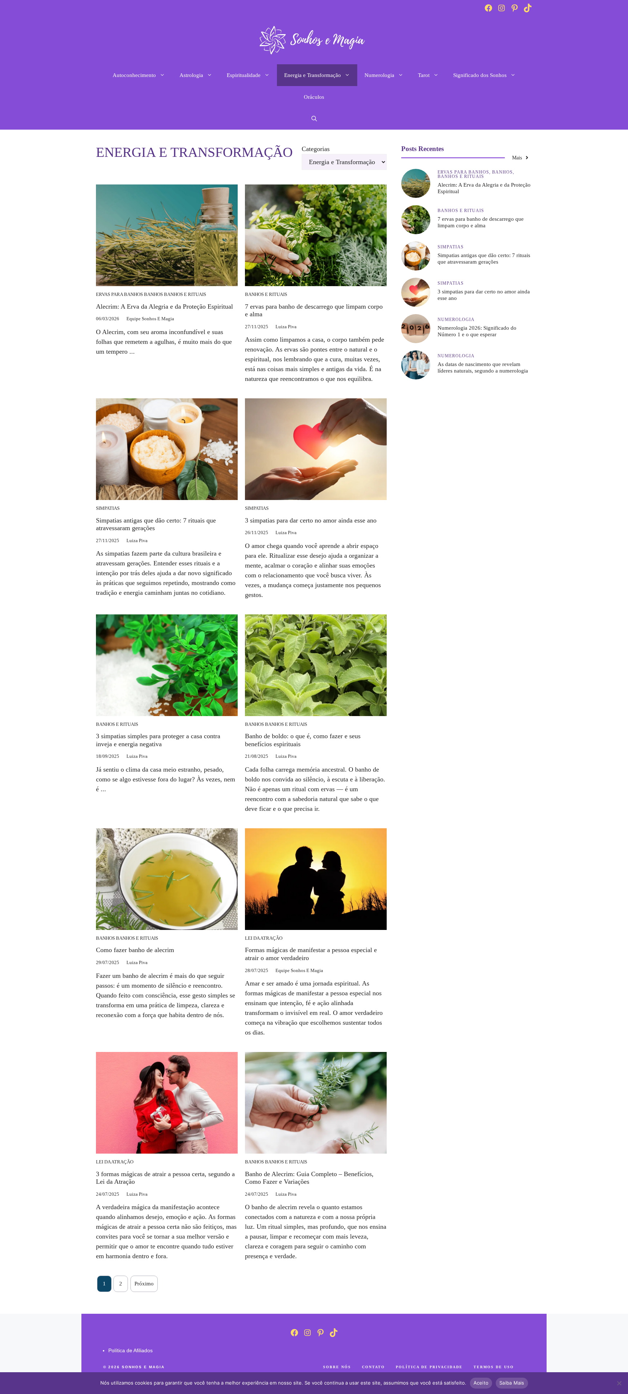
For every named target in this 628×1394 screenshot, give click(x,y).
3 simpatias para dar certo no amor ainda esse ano (311, 520)
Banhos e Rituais (185, 294)
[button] (314, 119)
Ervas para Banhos (119, 294)
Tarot (424, 75)
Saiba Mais (511, 1383)
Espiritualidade (244, 75)
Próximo (144, 1284)
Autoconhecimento (134, 75)
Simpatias (108, 508)
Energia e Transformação (312, 75)
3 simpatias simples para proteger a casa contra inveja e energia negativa (158, 740)
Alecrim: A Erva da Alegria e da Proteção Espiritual (164, 306)
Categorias (316, 149)
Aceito (481, 1383)
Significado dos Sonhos (480, 75)
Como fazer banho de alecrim (135, 950)
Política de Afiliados (130, 1350)
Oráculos (314, 97)
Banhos (153, 294)
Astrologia (191, 75)
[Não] (619, 1383)
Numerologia (379, 75)
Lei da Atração (263, 938)
